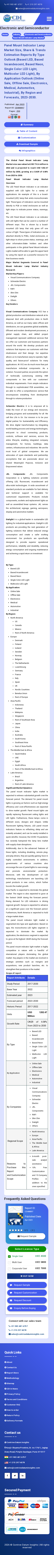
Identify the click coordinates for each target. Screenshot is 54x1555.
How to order (12, 1410)
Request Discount (22, 1300)
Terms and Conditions (16, 1399)
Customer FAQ (13, 1405)
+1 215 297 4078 (34, 4)
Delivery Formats (14, 1421)
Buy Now (28, 1276)
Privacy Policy (13, 1394)
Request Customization (25, 1293)
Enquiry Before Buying (25, 1308)
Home (5, 35)
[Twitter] (15, 1476)
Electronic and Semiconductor (38, 35)
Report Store (12, 1373)
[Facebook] (7, 1476)
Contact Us (11, 1367)
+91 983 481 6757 (14, 4)
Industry (16, 35)
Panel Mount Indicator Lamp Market (28, 38)
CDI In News (12, 1389)
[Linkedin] (23, 1476)
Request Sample (28, 1236)
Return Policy (13, 1415)
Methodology (12, 1378)
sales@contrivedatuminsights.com (34, 9)
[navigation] (49, 18)
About (9, 1362)
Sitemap (10, 1383)
